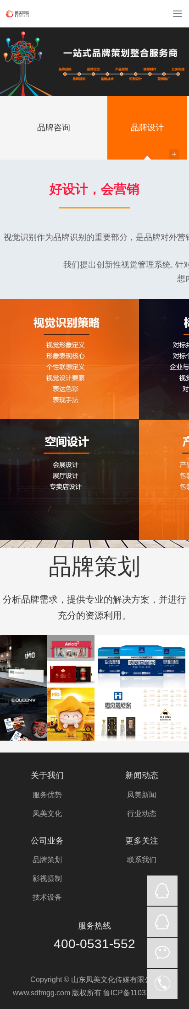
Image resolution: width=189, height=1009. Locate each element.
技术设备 (47, 897)
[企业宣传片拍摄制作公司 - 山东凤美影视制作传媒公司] (34, 13)
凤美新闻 (141, 795)
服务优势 (47, 795)
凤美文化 (47, 813)
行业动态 (141, 813)
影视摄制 (47, 878)
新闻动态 (141, 775)
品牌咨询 (53, 127)
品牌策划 (47, 860)
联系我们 (141, 860)
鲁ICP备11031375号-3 (139, 993)
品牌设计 (147, 127)
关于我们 (47, 775)
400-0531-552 (94, 944)
